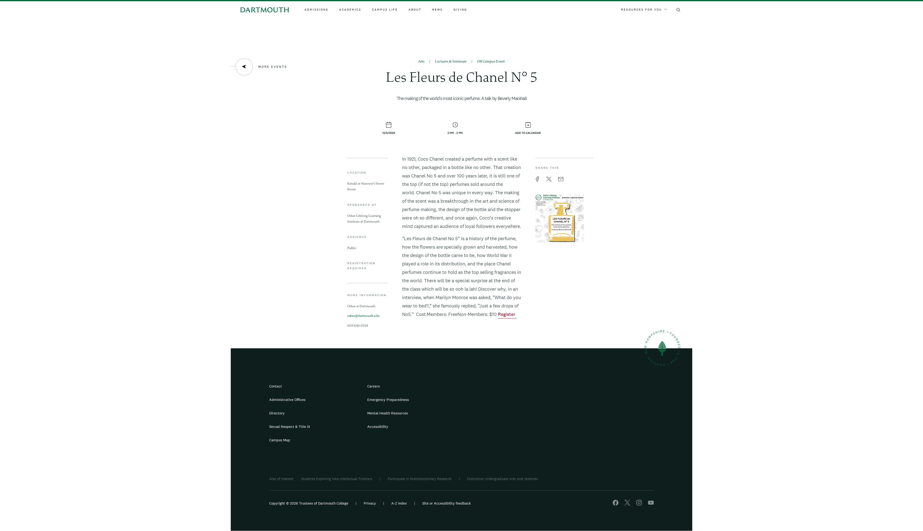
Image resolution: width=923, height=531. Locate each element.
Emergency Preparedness (388, 399)
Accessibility (377, 426)
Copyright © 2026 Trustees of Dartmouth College (308, 503)
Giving (460, 10)
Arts (421, 61)
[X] (627, 504)
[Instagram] (639, 504)
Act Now (491, 429)
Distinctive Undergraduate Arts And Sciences (502, 478)
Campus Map (279, 440)
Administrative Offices (287, 399)
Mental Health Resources (387, 413)
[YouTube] (651, 504)
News (437, 10)
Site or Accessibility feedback (446, 503)
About (415, 10)
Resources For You (641, 10)
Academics (350, 10)
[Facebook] (615, 504)
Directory (277, 413)
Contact (275, 386)
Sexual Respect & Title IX (289, 426)
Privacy (370, 503)
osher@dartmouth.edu (363, 316)
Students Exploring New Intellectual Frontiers (336, 478)
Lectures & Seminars (451, 61)
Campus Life (385, 10)
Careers (373, 386)
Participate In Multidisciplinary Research (420, 478)
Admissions (316, 10)
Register (507, 314)
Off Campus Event (491, 61)
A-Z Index (399, 503)
